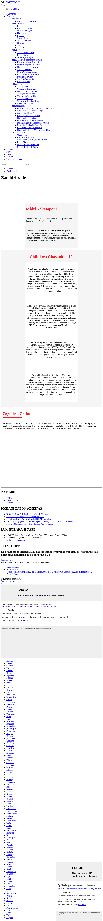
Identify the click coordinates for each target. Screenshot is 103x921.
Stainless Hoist (23, 81)
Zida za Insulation (81, 572)
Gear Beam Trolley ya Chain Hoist (32, 140)
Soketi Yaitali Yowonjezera (17, 572)
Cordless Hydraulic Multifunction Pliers (34, 130)
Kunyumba (11, 14)
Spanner (20, 35)
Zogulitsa (10, 16)
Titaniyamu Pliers (24, 86)
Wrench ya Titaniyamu (26, 89)
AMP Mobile (12, 569)
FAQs (9, 152)
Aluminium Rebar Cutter (27, 113)
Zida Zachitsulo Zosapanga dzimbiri (27, 60)
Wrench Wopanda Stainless (28, 65)
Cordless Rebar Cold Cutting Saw (31, 111)
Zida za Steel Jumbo (25, 52)
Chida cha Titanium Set (27, 103)
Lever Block (22, 142)
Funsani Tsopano (8, 560)
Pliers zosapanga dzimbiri (28, 62)
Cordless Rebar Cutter (26, 118)
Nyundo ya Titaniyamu (27, 91)
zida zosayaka (18, 18)
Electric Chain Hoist (25, 137)
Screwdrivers (22, 38)
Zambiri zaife (12, 154)
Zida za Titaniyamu (20, 84)
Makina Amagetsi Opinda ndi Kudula (33, 123)
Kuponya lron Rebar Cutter (28, 115)
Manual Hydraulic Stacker (28, 147)
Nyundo (20, 43)
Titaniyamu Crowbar (26, 94)
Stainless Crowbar (25, 77)
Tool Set (20, 48)
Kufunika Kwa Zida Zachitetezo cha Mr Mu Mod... (28, 514)
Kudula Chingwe (24, 28)
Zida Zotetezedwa (19, 23)
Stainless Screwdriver (26, 79)
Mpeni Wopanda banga (27, 72)
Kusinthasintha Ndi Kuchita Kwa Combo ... (25, 516)
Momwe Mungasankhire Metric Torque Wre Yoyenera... (30, 524)
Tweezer (20, 45)
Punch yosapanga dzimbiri (28, 74)
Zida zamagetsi (18, 106)
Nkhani (9, 157)
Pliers (19, 26)
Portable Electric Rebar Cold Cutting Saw (35, 108)
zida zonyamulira (19, 132)
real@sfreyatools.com (15, 540)
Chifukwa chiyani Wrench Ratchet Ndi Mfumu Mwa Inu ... (31, 519)
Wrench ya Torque (25, 57)
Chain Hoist (22, 135)
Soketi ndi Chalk (24, 40)
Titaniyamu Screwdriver (27, 96)
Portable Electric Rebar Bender (30, 120)
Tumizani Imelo (7, 581)
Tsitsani (9, 149)
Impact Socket (23, 55)
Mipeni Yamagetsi (24, 31)
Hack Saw (21, 33)
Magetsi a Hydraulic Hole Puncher (32, 125)
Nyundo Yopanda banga (27, 67)
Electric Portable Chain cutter (29, 127)
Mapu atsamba (12, 567)
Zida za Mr (68, 572)
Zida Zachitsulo (18, 50)
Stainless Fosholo (24, 69)
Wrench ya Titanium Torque (29, 101)
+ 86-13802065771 (12, 2)
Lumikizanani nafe (14, 159)
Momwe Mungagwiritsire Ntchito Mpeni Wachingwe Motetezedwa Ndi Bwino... (40, 521)
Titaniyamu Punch (25, 98)
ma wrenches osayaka (26, 21)
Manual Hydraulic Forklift (28, 144)
